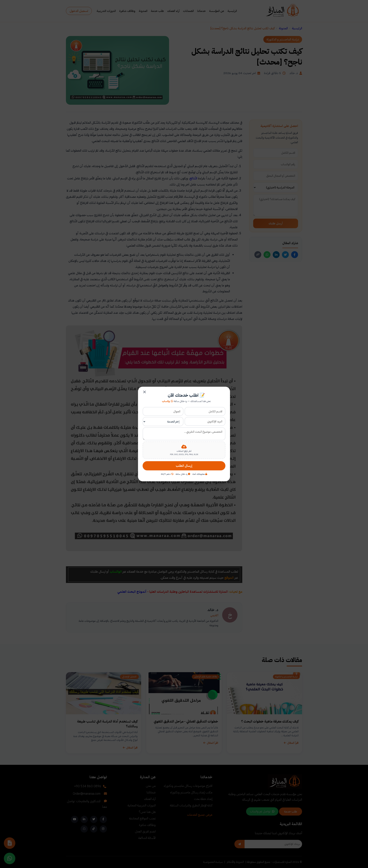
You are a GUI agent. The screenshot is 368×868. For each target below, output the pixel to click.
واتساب (166, 401)
